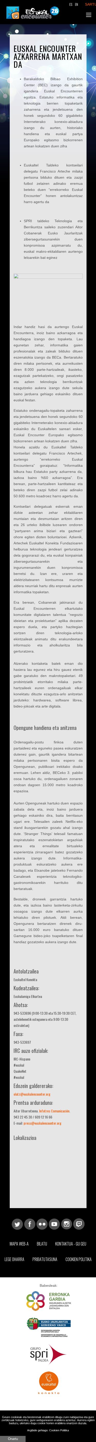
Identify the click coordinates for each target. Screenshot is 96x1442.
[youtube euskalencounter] (54, 1224)
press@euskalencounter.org (42, 1123)
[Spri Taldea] (48, 1354)
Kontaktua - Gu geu (70, 1244)
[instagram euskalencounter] (66, 1224)
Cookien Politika (79, 1259)
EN (76, 4)
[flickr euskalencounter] (42, 1224)
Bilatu (42, 1244)
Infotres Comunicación (54, 1110)
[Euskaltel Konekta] (48, 1382)
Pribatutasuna (45, 1259)
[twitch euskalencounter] (78, 1224)
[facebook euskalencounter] (29, 1224)
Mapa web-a (19, 1244)
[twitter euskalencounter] (17, 1224)
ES (70, 4)
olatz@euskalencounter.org (32, 1094)
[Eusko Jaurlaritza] (48, 1327)
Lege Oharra (14, 1259)
